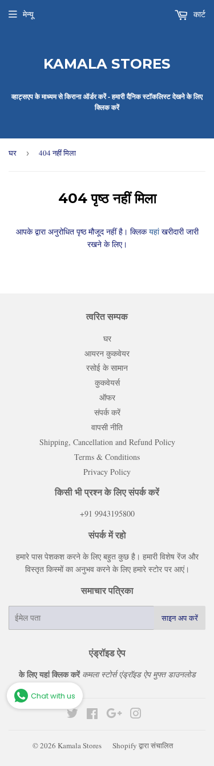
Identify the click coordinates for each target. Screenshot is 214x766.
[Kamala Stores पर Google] (114, 714)
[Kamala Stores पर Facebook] (92, 714)
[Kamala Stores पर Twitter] (72, 714)
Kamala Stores (107, 63)
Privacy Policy (107, 471)
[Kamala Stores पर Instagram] (136, 714)
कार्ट (198, 14)
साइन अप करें (179, 617)
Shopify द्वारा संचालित (142, 745)
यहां (153, 231)
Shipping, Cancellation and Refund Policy (107, 441)
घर (13, 153)
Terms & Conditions (107, 456)
